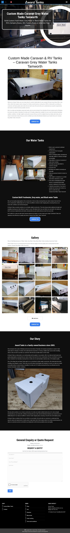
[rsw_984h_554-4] (10, 288)
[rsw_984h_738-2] (60, 305)
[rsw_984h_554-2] (43, 272)
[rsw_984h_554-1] (27, 272)
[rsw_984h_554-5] (27, 288)
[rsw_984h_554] (10, 272)
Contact (5, 509)
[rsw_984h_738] (27, 305)
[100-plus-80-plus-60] (43, 255)
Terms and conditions (32, 521)
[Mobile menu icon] (67, 2)
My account (29, 515)
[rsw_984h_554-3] (60, 272)
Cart (28, 509)
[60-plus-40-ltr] (10, 255)
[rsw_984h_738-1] (43, 305)
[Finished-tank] (60, 255)
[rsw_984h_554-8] (10, 305)
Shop (28, 506)
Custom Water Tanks (8, 506)
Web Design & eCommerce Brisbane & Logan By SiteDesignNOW (35, 531)
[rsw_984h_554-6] (43, 288)
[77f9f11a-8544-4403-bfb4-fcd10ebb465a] (27, 255)
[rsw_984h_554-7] (60, 288)
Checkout (29, 512)
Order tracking (30, 518)
